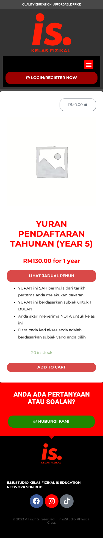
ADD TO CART (51, 367)
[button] (88, 64)
